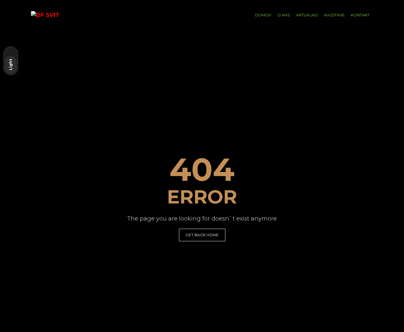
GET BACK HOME (202, 234)
